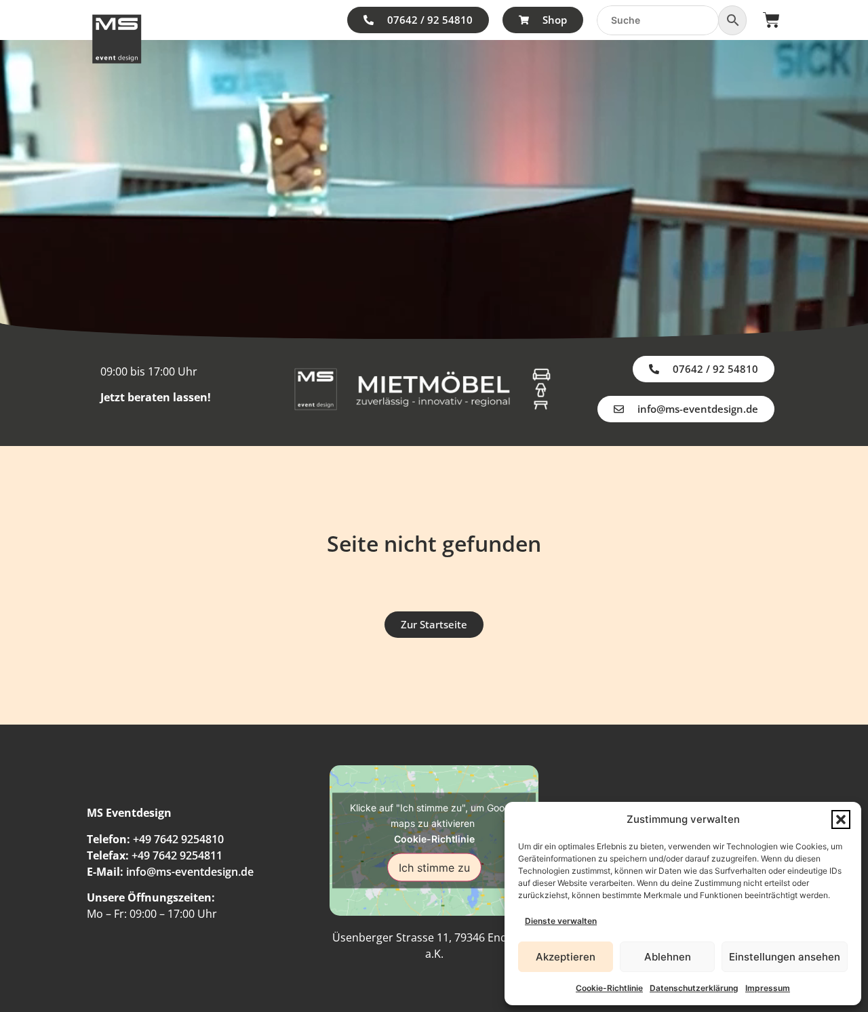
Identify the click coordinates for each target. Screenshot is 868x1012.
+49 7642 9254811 (177, 855)
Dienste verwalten (561, 921)
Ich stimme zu (434, 867)
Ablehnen (667, 956)
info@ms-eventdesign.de (190, 871)
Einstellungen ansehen (784, 956)
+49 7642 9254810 (178, 839)
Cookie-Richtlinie (609, 988)
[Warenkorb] (771, 20)
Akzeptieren (565, 956)
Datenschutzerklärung (694, 988)
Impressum (767, 988)
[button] (841, 819)
